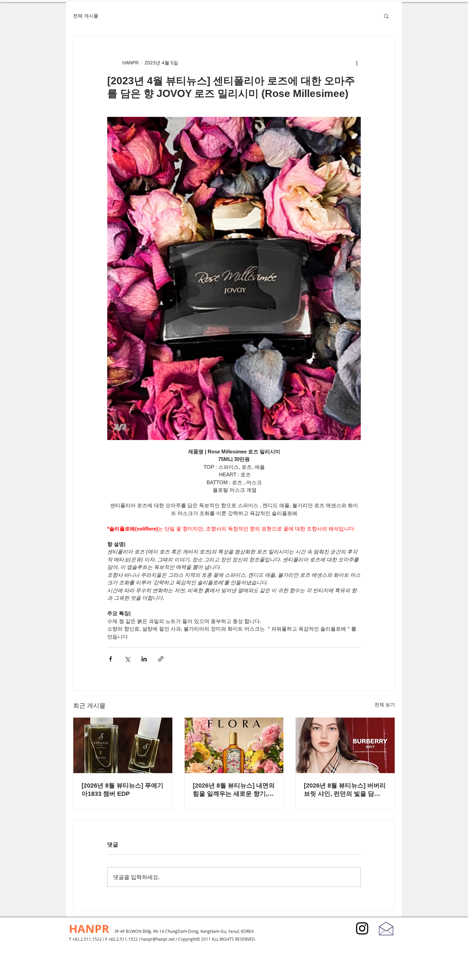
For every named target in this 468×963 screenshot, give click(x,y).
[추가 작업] (357, 63)
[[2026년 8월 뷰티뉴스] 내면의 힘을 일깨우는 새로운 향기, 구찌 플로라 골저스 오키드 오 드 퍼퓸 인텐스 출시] (234, 745)
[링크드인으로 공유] (144, 659)
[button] (386, 16)
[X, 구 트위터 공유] (127, 659)
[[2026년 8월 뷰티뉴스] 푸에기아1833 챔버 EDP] (122, 745)
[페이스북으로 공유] (110, 659)
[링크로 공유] (161, 659)
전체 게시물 (85, 16)
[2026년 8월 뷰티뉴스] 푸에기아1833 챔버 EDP (122, 789)
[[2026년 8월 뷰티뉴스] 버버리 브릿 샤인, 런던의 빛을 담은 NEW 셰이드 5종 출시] (345, 745)
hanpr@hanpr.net (158, 939)
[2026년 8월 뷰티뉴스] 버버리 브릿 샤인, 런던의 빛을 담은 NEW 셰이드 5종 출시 (345, 790)
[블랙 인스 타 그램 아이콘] (362, 928)
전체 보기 (384, 704)
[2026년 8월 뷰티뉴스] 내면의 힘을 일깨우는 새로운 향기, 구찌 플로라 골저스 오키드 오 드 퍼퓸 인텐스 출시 (234, 790)
